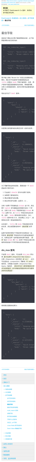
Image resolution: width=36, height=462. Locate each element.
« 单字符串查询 (5, 25)
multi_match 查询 (12, 410)
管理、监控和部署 (9, 458)
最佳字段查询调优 (12, 407)
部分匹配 (8, 436)
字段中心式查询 (12, 419)
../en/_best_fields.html (13, 4)
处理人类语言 (8, 444)
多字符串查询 (11, 398)
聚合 (5, 447)
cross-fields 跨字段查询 (14, 425)
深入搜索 (23, 18)
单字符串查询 (11, 401)
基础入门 (6, 382)
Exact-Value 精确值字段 (14, 428)
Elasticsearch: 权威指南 (9, 18)
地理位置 (6, 451)
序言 (5, 375)
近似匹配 (8, 433)
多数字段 (10, 413)
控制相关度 (8, 439)
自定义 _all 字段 (12, 422)
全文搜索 (8, 392)
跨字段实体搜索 (12, 416)
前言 (5, 379)
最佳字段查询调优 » (29, 25)
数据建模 (6, 455)
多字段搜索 (8, 395)
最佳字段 (10, 404)
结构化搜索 (8, 389)
